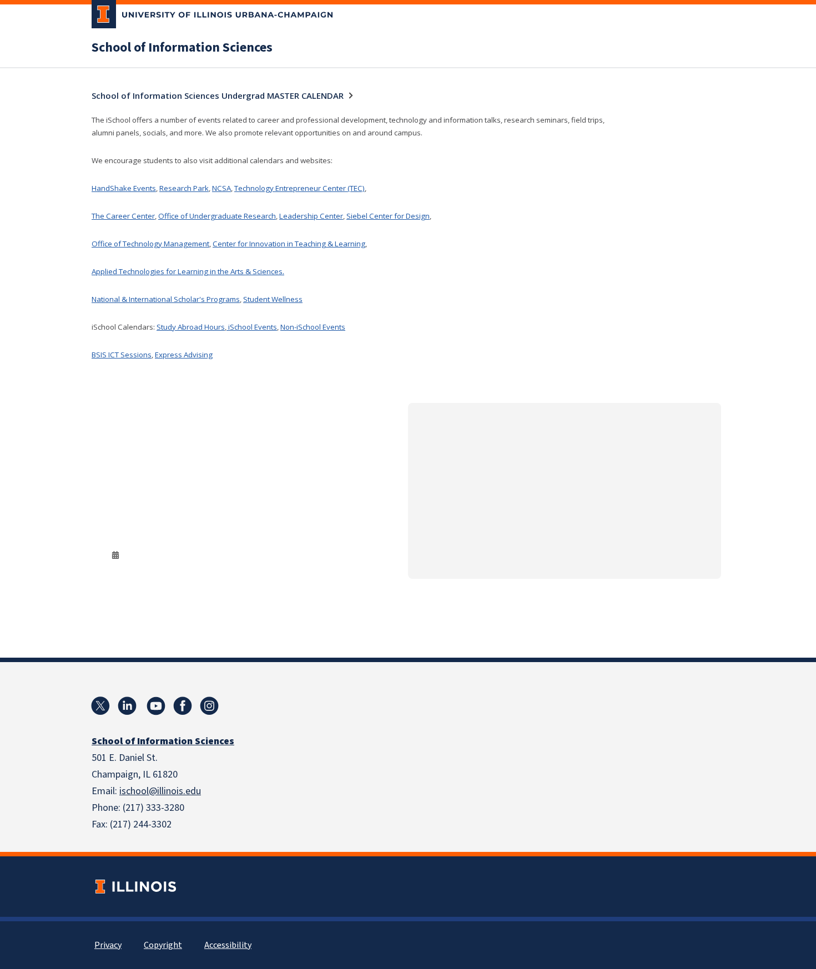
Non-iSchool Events (312, 327)
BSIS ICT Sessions (122, 355)
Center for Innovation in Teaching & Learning (289, 244)
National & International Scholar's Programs (166, 299)
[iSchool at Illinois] (182, 706)
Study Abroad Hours (191, 327)
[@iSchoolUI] (100, 706)
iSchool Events (251, 327)
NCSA (221, 188)
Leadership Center (311, 216)
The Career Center (123, 216)
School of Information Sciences (182, 47)
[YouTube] (156, 706)
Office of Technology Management (150, 244)
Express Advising (184, 355)
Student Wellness (273, 299)
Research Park (184, 188)
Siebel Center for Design (388, 216)
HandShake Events (124, 188)
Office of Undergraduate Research (217, 216)
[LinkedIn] (127, 706)
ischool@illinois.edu (160, 791)
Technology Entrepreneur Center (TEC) (299, 188)
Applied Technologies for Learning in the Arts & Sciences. (188, 271)
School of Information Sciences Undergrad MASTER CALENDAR (218, 95)
